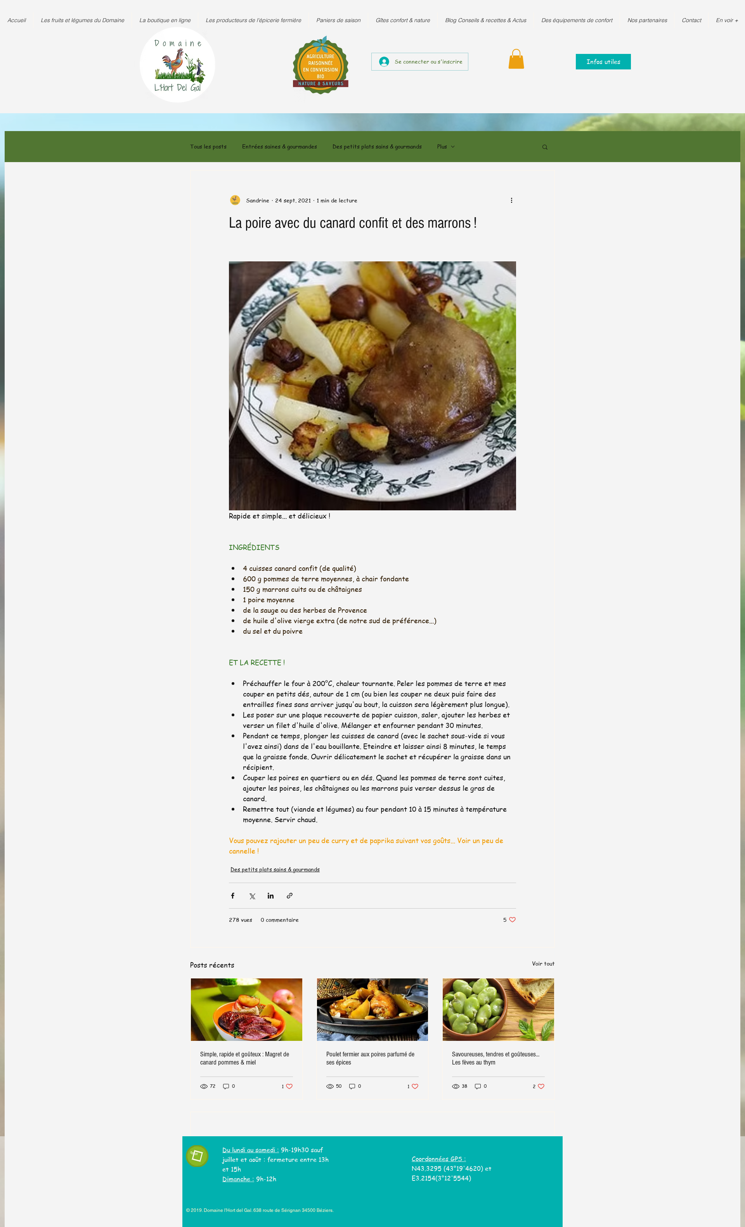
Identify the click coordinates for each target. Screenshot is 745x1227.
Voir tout (543, 963)
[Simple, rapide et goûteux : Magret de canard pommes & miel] (246, 1009)
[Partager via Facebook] (232, 895)
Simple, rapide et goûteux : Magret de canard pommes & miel (244, 1058)
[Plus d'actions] (511, 200)
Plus (442, 146)
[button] (516, 59)
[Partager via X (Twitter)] (251, 895)
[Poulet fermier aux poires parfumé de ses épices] (372, 1009)
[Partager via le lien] (289, 895)
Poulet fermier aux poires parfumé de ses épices (370, 1058)
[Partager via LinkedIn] (270, 895)
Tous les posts (208, 146)
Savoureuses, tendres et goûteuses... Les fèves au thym (495, 1058)
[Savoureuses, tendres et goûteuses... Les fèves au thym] (498, 1009)
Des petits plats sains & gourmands (377, 146)
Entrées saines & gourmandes (279, 146)
